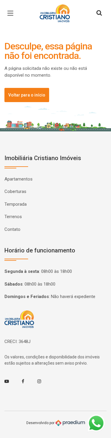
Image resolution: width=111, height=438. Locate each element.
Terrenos (13, 216)
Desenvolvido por (40, 423)
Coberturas (15, 191)
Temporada (15, 204)
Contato (12, 229)
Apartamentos (18, 179)
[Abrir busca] (99, 13)
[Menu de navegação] (11, 13)
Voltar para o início (26, 95)
